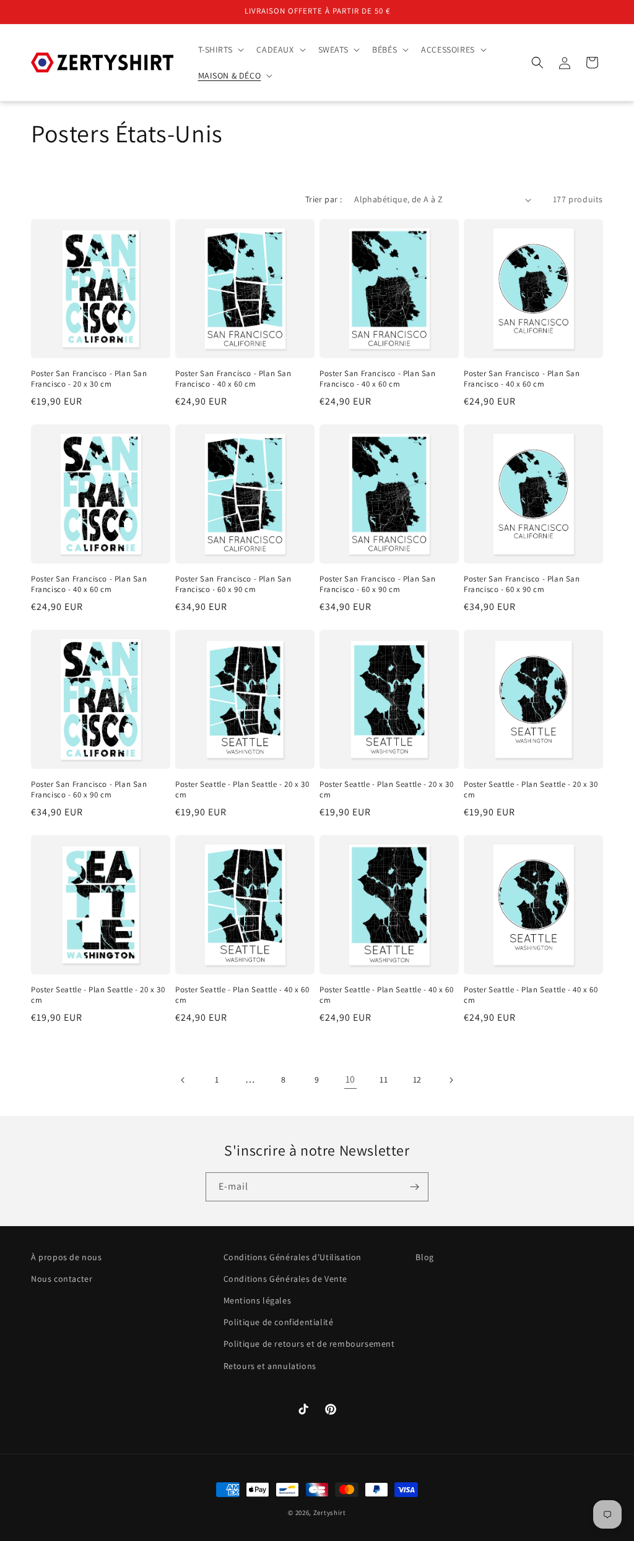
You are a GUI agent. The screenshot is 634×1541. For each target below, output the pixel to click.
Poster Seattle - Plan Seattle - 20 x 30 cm (242, 789)
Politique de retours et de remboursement (309, 1343)
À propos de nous (66, 1257)
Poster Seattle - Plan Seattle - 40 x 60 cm (242, 995)
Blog (424, 1257)
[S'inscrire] (414, 1186)
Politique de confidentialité (279, 1322)
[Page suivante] (450, 1080)
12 (417, 1079)
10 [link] (350, 1079)
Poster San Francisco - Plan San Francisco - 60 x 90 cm (233, 584)
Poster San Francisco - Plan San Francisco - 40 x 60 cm (233, 379)
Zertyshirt (329, 1512)
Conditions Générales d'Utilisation (293, 1257)
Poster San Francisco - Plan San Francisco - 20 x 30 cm (89, 379)
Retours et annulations (270, 1365)
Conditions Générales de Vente (285, 1278)
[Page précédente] (183, 1080)
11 (384, 1079)
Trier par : (323, 199)
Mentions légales (258, 1300)
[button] (220, 49)
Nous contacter (61, 1278)
